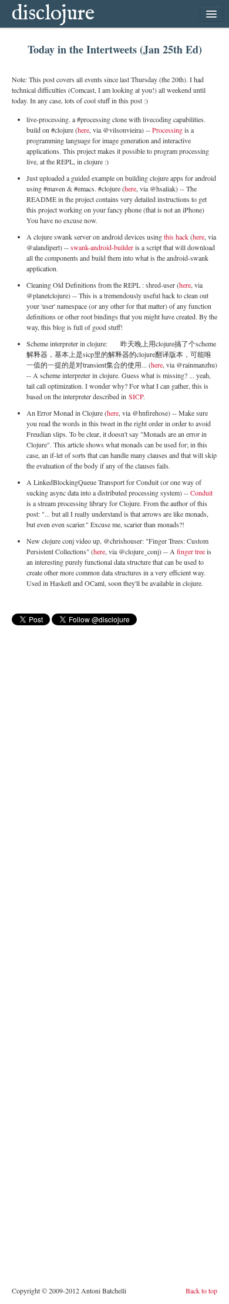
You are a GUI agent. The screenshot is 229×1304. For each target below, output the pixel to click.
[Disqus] (114, 774)
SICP (136, 396)
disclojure (53, 14)
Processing (167, 129)
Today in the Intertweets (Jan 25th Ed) (115, 49)
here (83, 129)
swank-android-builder (101, 247)
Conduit (201, 492)
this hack (175, 236)
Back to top (201, 1290)
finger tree (191, 551)
